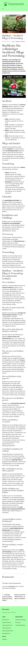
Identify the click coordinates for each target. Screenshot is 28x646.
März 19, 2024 (5, 41)
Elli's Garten (5, 609)
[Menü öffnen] (3, 9)
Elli (13, 41)
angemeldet (11, 586)
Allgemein (18, 41)
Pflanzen (23, 41)
